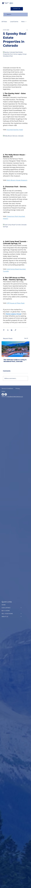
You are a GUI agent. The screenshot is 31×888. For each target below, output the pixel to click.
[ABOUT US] (21, 616)
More (23, 21)
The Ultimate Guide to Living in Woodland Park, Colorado (14, 360)
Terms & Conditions (7, 388)
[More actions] (27, 30)
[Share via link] (15, 330)
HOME (3, 605)
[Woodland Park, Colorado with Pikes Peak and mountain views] (15, 349)
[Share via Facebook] (4, 330)
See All (26, 338)
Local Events (14, 21)
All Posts (4, 21)
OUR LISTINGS (6, 607)
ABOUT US (5, 616)
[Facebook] (3, 394)
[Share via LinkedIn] (11, 330)
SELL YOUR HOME (7, 613)
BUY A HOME (6, 610)
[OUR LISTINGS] (21, 607)
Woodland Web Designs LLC (15, 396)
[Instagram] (5, 394)
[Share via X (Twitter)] (7, 330)
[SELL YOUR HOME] (21, 613)
